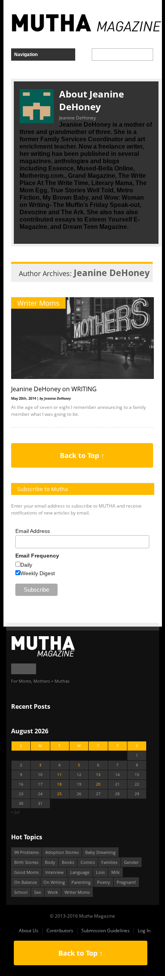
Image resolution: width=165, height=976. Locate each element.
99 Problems (26, 852)
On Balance (25, 882)
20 (98, 784)
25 (59, 793)
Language (79, 872)
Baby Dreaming (100, 852)
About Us (28, 930)
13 (98, 774)
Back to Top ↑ (82, 455)
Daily (26, 565)
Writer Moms (38, 303)
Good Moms (26, 872)
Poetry (103, 882)
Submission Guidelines (105, 930)
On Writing (54, 882)
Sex (37, 892)
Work (53, 892)
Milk (115, 872)
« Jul (15, 812)
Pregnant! (126, 882)
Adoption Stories (62, 852)
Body (50, 862)
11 (59, 774)
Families (109, 862)
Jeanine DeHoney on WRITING (54, 389)
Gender (131, 862)
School (21, 892)
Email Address (32, 531)
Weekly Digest (37, 573)
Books (68, 862)
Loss (100, 872)
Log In (144, 930)
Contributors (59, 930)
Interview (54, 872)
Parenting (81, 882)
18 (59, 784)
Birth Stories (26, 862)
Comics (88, 862)
